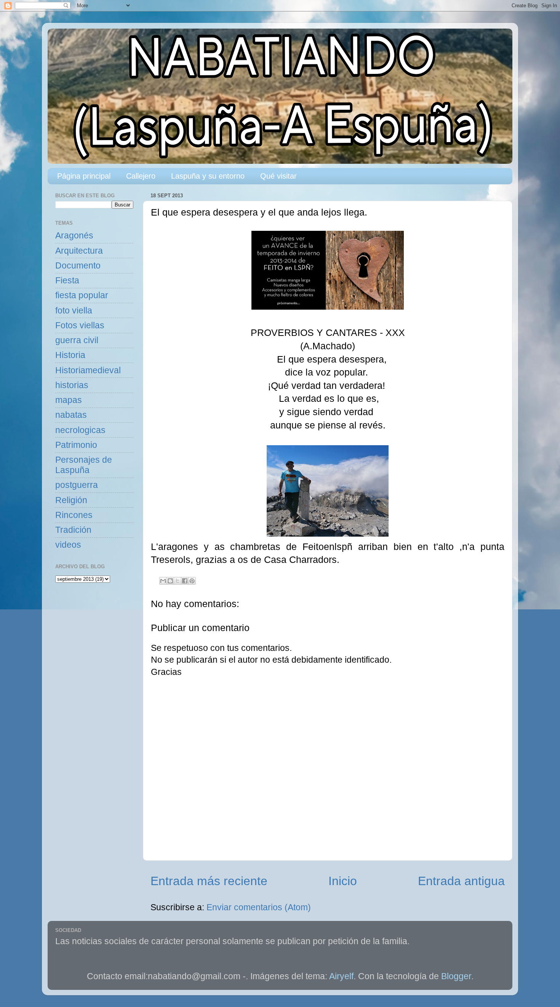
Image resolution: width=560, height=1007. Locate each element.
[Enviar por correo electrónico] (163, 581)
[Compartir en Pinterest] (192, 581)
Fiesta (67, 280)
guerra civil (76, 340)
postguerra (76, 485)
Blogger (456, 976)
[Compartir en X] (177, 581)
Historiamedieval (88, 370)
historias (71, 385)
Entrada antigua (461, 881)
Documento (78, 265)
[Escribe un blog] (170, 581)
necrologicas (80, 430)
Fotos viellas (79, 325)
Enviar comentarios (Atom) (258, 907)
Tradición (73, 530)
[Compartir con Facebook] (185, 581)
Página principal (83, 176)
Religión (71, 500)
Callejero (140, 176)
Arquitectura (79, 251)
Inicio (342, 881)
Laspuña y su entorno (208, 176)
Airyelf (341, 976)
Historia (70, 355)
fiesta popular (81, 295)
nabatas (71, 415)
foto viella (73, 310)
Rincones (74, 515)
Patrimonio (76, 445)
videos (68, 545)
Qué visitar (278, 176)
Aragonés (74, 235)
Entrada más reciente (208, 881)
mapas (68, 400)
